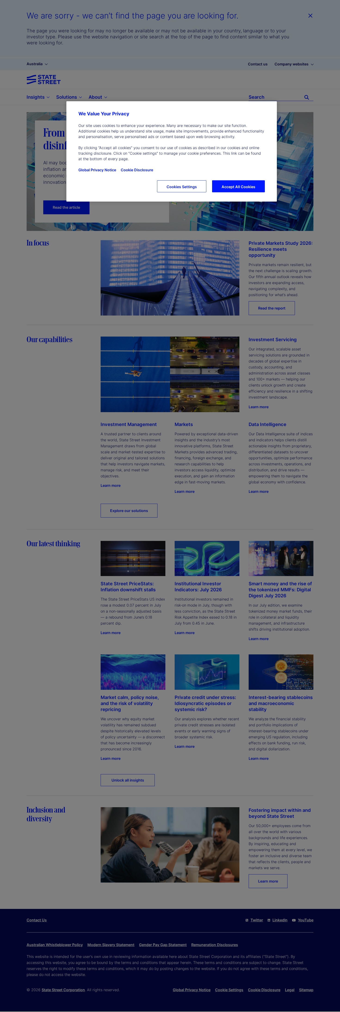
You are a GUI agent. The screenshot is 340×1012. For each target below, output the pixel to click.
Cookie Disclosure (137, 170)
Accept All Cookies (238, 186)
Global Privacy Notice (97, 170)
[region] (171, 151)
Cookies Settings (182, 186)
